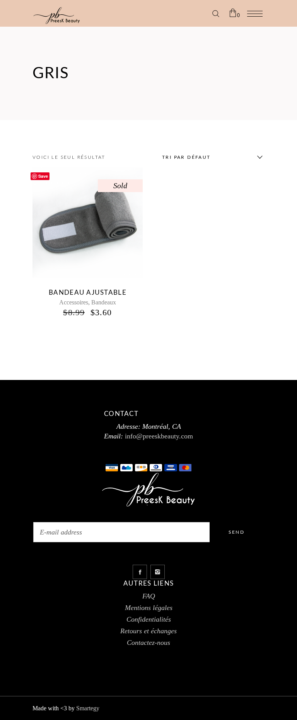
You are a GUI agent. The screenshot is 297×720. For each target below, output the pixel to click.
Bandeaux (103, 302)
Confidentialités (148, 619)
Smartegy (87, 708)
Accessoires (73, 302)
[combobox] (210, 157)
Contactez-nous (148, 642)
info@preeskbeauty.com (158, 436)
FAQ (148, 596)
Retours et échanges (148, 631)
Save (43, 176)
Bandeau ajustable (87, 292)
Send (237, 532)
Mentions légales (148, 608)
